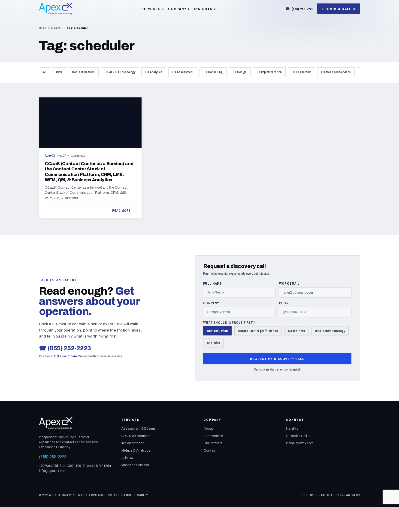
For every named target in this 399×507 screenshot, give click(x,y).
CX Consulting (213, 72)
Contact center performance (258, 331)
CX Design (240, 72)
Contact (210, 450)
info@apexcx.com (64, 356)
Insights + (205, 8)
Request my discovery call (277, 358)
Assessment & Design (138, 428)
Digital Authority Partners (337, 495)
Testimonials (213, 436)
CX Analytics (153, 72)
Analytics (213, 343)
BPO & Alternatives (135, 436)
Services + (153, 8)
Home (42, 28)
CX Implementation (269, 72)
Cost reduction (217, 331)
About (208, 428)
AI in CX (127, 458)
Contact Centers (83, 72)
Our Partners (213, 443)
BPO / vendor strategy (330, 331)
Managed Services (135, 465)
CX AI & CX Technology (120, 72)
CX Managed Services (336, 72)
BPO (59, 72)
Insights (56, 28)
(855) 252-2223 (299, 8)
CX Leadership (301, 72)
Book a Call (338, 8)
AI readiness (296, 331)
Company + (179, 8)
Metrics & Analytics (135, 450)
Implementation (133, 443)
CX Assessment (182, 72)
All (44, 72)
